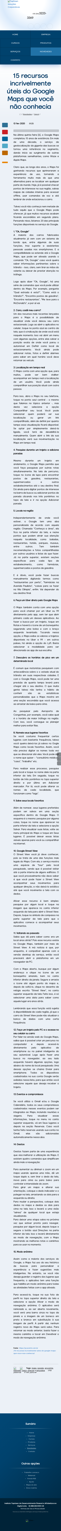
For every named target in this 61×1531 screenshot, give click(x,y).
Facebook (30, 26)
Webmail (31, 1475)
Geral (36, 114)
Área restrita (31, 1488)
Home (15, 35)
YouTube (43, 26)
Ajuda (31, 1482)
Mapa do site (31, 1485)
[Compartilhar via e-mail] (5, 153)
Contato (15, 60)
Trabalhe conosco (31, 1472)
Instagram (37, 26)
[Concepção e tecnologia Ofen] (30, 1521)
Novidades (46, 52)
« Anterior (59, 763)
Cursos (15, 43)
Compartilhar (5, 125)
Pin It (5, 132)
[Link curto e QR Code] (8, 1523)
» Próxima (59, 759)
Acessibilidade (8, 1512)
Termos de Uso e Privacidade (32, 1509)
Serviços (15, 52)
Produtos (45, 43)
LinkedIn (50, 26)
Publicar (5, 139)
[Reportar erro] (21, 1368)
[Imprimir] (15, 1368)
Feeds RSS (31, 1479)
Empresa (45, 35)
